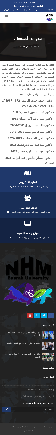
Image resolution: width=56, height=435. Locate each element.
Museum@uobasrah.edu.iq (27, 6)
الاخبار (38, 9)
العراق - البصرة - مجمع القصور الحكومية (36, 396)
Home (36, 46)
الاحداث (27, 9)
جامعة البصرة (28, 430)
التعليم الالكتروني (10, 9)
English (50, 9)
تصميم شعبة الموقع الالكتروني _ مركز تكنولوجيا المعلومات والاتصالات (31, 427)
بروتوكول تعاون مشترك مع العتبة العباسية (23, 343)
